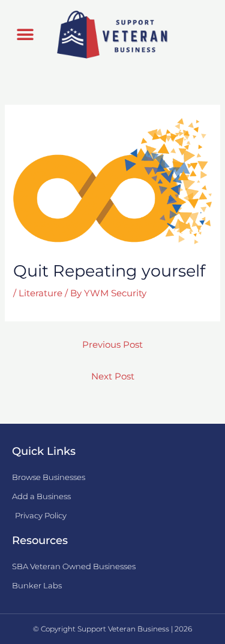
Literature (40, 293)
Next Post (112, 376)
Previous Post (112, 344)
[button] (24, 35)
